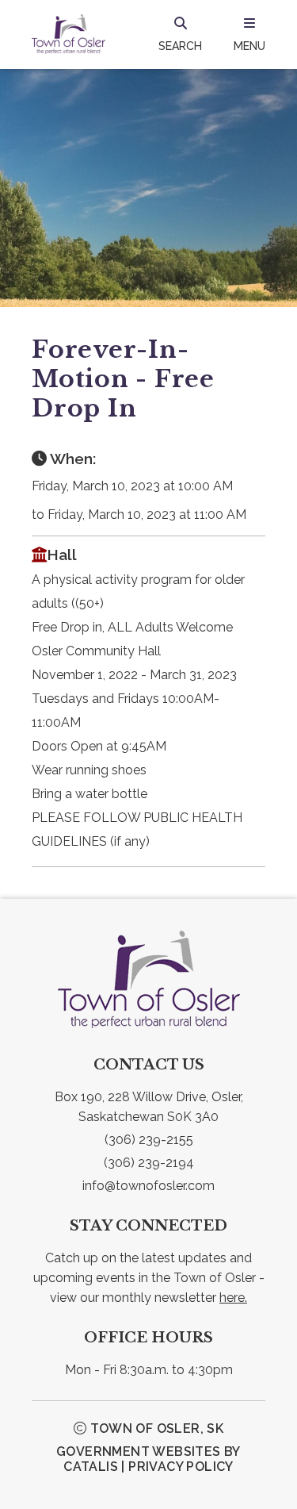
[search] (180, 34)
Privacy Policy (181, 1466)
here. (233, 1297)
